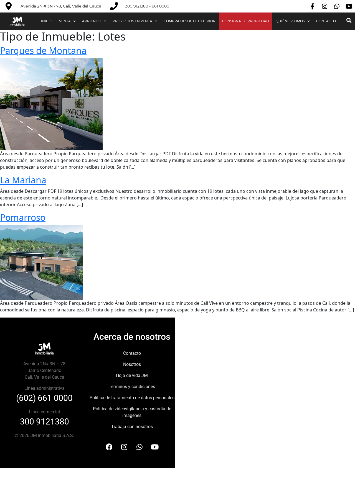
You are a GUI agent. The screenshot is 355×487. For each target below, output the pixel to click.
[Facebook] (109, 447)
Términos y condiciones (132, 386)
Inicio (46, 21)
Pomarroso (22, 217)
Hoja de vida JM (132, 375)
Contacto (326, 21)
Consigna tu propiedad (245, 21)
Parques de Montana (43, 50)
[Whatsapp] (337, 6)
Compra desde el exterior (189, 21)
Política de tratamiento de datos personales (132, 397)
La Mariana (23, 180)
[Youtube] (349, 6)
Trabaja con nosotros (132, 426)
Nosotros (132, 364)
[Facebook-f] (312, 6)
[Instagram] (324, 6)
